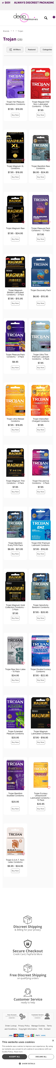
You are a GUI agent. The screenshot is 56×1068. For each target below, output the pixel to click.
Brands (6, 31)
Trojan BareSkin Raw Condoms (40, 167)
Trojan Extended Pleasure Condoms (15, 732)
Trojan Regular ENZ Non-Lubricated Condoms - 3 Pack (40, 104)
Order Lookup (11, 1026)
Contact (47, 1029)
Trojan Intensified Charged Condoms (40, 420)
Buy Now (15, 115)
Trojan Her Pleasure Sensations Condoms (15, 103)
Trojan (20, 31)
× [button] (53, 1041)
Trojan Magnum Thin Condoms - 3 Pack (15, 482)
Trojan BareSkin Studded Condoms (15, 794)
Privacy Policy (24, 1026)
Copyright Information (28, 1029)
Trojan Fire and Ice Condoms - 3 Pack (40, 482)
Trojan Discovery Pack (41, 290)
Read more (18, 1052)
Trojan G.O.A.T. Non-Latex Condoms (15, 861)
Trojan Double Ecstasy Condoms (40, 670)
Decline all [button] (41, 1057)
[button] (3, 18)
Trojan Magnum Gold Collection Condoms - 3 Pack (15, 607)
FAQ (40, 1029)
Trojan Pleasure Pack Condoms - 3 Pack (15, 355)
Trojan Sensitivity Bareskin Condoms (40, 606)
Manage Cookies (38, 1026)
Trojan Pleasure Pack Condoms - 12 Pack (40, 229)
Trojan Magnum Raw (15, 228)
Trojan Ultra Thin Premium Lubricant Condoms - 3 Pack (40, 356)
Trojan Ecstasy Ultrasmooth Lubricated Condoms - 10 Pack (40, 796)
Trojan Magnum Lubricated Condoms (40, 732)
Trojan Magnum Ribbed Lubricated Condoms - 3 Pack (15, 292)
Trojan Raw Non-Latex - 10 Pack (15, 670)
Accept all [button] (14, 1057)
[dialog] (28, 1053)
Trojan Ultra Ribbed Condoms (15, 420)
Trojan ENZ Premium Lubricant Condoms (40, 544)
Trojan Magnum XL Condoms (15, 167)
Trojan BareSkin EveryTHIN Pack (15, 544)
